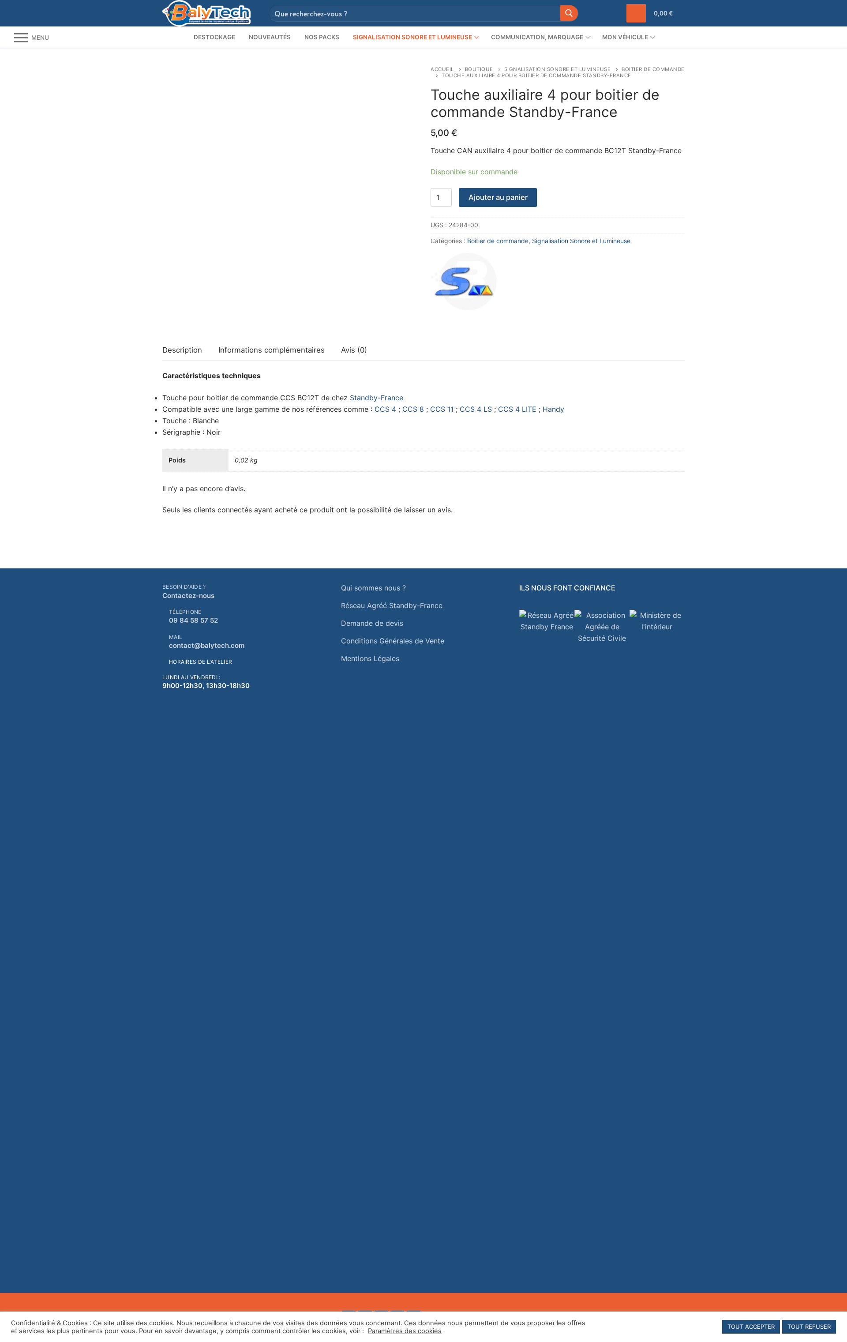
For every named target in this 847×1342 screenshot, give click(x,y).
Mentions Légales (370, 658)
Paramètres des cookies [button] (405, 1331)
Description (182, 350)
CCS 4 (385, 409)
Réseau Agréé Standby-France (391, 605)
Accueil (442, 69)
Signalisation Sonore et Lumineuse (557, 69)
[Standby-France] (464, 283)
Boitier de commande (497, 240)
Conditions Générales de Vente (392, 640)
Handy (553, 409)
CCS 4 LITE (517, 409)
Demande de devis (372, 623)
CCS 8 (413, 409)
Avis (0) (354, 350)
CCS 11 (441, 409)
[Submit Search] (569, 13)
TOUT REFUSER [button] (809, 1326)
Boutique (479, 69)
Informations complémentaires (271, 350)
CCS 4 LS (476, 409)
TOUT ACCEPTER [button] (751, 1326)
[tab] (182, 351)
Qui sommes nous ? (373, 587)
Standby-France (376, 397)
